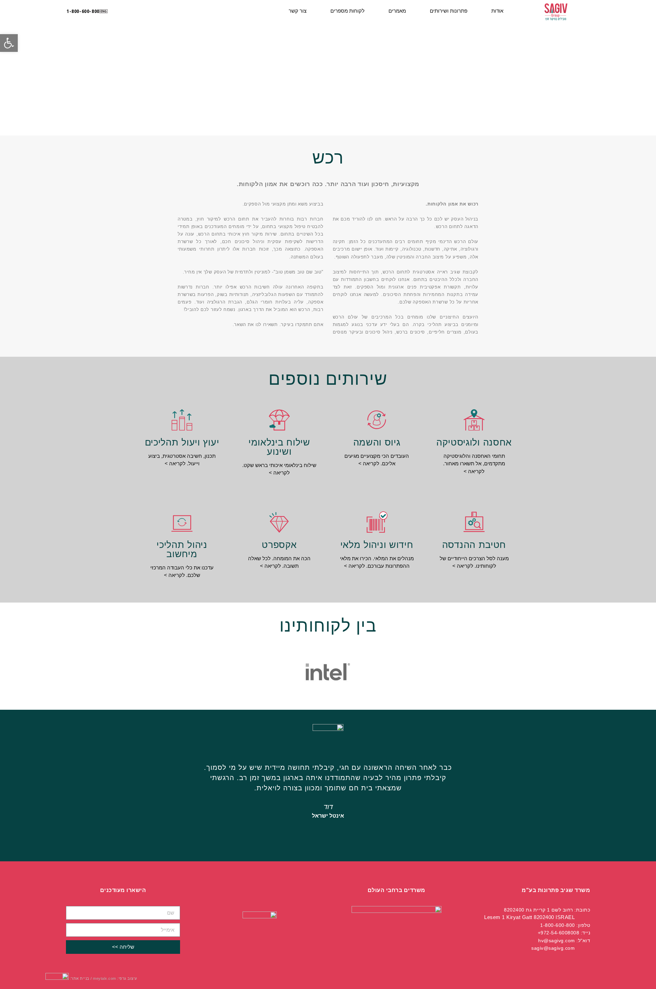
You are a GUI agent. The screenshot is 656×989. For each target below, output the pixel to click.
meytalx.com (104, 978)
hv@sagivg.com (556, 940)
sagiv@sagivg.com (553, 948)
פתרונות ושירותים (448, 11)
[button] (83, 11)
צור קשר (297, 11)
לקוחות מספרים (347, 11)
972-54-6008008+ (558, 932)
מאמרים (397, 11)
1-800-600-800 (557, 925)
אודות (497, 11)
